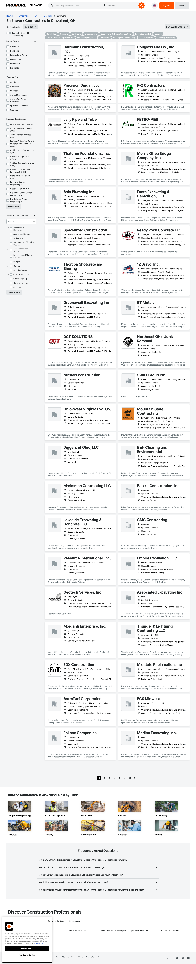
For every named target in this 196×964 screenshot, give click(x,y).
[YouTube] (188, 958)
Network (36, 5)
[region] (27, 940)
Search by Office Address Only (18, 34)
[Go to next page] (135, 778)
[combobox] (122, 5)
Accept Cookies (27, 949)
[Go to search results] (34, 221)
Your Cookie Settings (27, 955)
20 (130, 778)
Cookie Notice (38, 943)
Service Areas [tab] (74, 921)
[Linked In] (167, 958)
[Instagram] (182, 958)
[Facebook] (172, 958)
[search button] (141, 5)
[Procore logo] (16, 5)
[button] (7, 46)
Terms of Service (62, 957)
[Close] (49, 921)
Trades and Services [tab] (55, 921)
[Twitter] (177, 958)
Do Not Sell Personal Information (83, 957)
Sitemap (101, 957)
